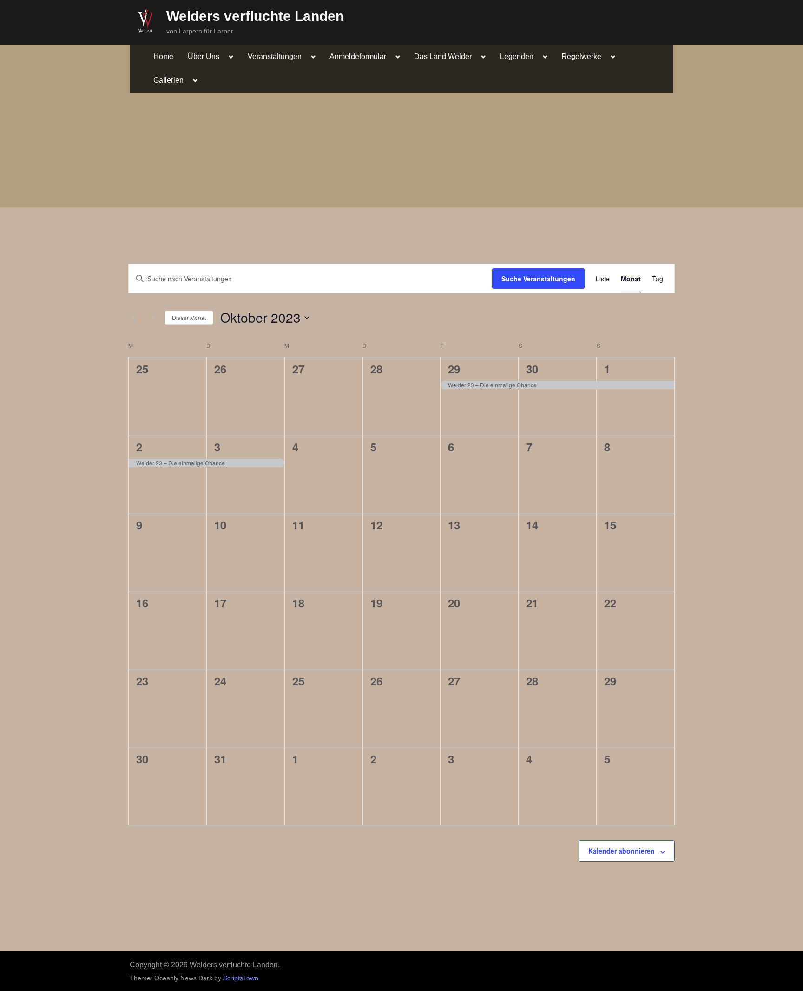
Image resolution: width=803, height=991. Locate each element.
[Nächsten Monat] (152, 317)
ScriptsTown (240, 978)
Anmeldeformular (357, 56)
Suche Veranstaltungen (538, 278)
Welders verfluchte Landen (255, 16)
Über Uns (203, 56)
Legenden (516, 56)
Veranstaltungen (275, 56)
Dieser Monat (189, 317)
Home (163, 56)
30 (532, 369)
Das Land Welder (443, 56)
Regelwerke (581, 56)
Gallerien (168, 80)
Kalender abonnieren (621, 850)
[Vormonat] (133, 317)
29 (454, 369)
